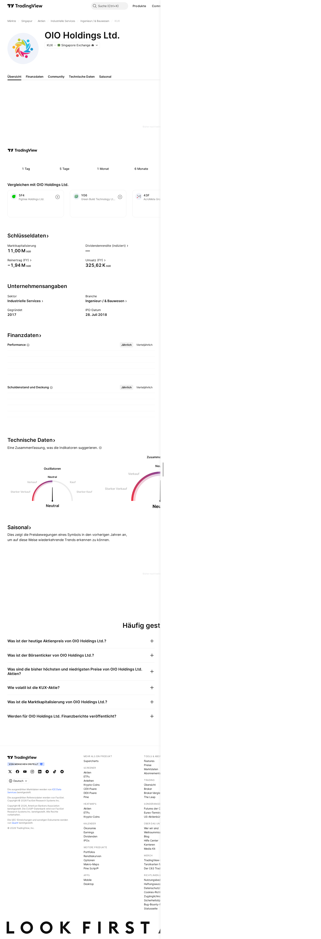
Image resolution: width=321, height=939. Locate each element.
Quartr (15, 822)
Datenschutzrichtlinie (156, 888)
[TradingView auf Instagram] (32, 771)
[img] (92, 45)
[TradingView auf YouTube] (24, 771)
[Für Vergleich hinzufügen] (57, 197)
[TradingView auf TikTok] (54, 771)
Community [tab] (56, 76)
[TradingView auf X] (10, 771)
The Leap (149, 797)
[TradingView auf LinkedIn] (39, 771)
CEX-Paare (90, 788)
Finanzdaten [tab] (34, 76)
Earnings (89, 832)
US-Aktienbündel (154, 816)
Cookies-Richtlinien (155, 892)
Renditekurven (92, 856)
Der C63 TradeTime (156, 868)
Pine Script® (91, 868)
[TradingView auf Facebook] (17, 771)
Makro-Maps (91, 864)
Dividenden (90, 836)
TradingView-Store (155, 860)
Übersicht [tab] (14, 76)
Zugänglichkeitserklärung (159, 896)
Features (149, 760)
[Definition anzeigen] (38, 245)
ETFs (87, 776)
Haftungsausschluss (156, 883)
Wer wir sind (151, 828)
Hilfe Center (151, 840)
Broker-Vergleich (154, 792)
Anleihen (89, 780)
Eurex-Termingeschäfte (158, 812)
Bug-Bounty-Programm (158, 904)
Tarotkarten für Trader (157, 864)
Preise (147, 765)
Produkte (139, 6)
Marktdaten (151, 769)
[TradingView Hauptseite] (25, 6)
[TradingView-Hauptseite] (22, 757)
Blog (146, 836)
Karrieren (149, 844)
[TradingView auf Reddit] (62, 771)
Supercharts (91, 760)
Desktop (89, 883)
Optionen (89, 860)
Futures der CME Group (158, 808)
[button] (148, 6)
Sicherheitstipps (153, 900)
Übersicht (150, 784)
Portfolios (89, 852)
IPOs (86, 840)
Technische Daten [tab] (82, 76)
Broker (148, 788)
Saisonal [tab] (105, 76)
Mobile (88, 879)
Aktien (87, 772)
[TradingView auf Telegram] (47, 771)
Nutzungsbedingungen (158, 879)
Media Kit (149, 848)
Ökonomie (90, 828)
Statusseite (151, 908)
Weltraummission (154, 832)
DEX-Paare (90, 792)
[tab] (126, 344)
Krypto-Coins (92, 784)
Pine (86, 797)
